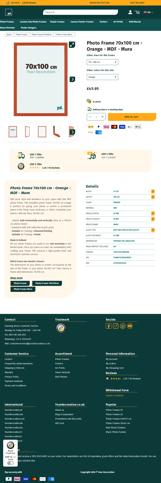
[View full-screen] (72, 45)
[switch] (10, 463)
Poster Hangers (28, 27)
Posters (103, 21)
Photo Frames (7, 21)
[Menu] (16, 441)
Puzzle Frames (57, 21)
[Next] (72, 79)
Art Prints (118, 21)
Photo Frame (20, 283)
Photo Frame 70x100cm (47, 283)
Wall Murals (135, 21)
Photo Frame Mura (23, 289)
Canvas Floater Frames (82, 21)
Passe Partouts (7, 27)
